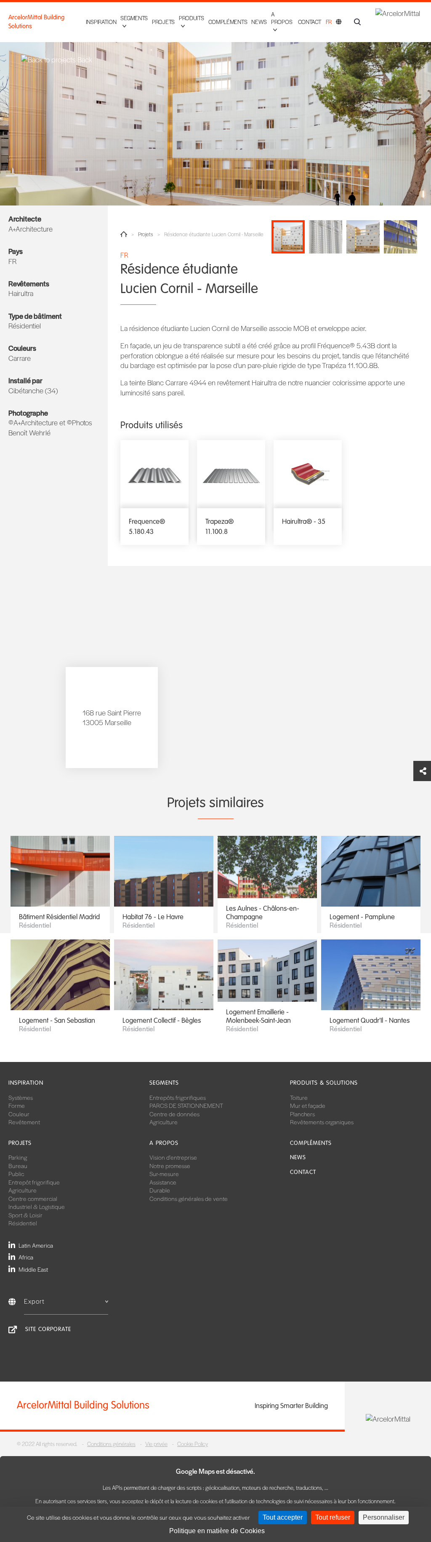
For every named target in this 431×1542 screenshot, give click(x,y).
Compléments (227, 22)
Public (16, 1173)
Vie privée (156, 1444)
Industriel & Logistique (36, 1206)
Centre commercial (32, 1198)
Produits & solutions (324, 1082)
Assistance (162, 1182)
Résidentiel (22, 1223)
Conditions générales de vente (188, 1198)
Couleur (18, 1114)
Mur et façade (307, 1105)
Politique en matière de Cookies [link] (217, 1530)
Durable (159, 1190)
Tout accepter (283, 1517)
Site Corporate (48, 1329)
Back (84, 59)
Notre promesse (169, 1165)
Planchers (302, 1114)
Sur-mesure (164, 1173)
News (259, 22)
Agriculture (163, 1122)
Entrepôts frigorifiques (177, 1097)
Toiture (299, 1097)
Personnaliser (383, 1517)
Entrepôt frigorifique (34, 1182)
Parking (17, 1157)
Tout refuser (332, 1517)
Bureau (17, 1165)
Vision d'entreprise (173, 1157)
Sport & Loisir (25, 1215)
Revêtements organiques (322, 1122)
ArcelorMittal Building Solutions (36, 21)
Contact (310, 22)
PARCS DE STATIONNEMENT (186, 1105)
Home (123, 234)
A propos (163, 1143)
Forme (16, 1105)
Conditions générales (111, 1444)
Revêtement (24, 1122)
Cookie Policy (192, 1444)
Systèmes (20, 1097)
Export (34, 1301)
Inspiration (101, 22)
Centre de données (174, 1114)
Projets (163, 22)
